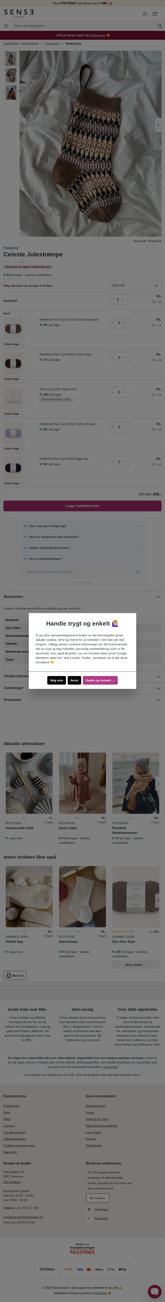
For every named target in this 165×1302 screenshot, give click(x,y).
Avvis (74, 680)
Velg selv (56, 680)
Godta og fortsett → (100, 680)
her (60, 657)
